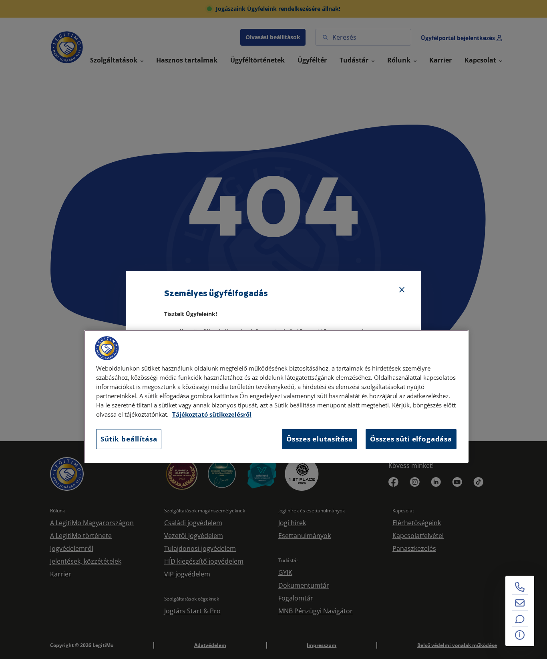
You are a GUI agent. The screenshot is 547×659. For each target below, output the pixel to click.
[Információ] (520, 635)
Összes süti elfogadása (411, 438)
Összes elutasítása (319, 438)
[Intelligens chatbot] (520, 619)
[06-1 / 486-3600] (520, 587)
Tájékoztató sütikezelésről (211, 414)
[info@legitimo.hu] (520, 603)
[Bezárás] (402, 290)
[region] (276, 396)
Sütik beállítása (129, 438)
